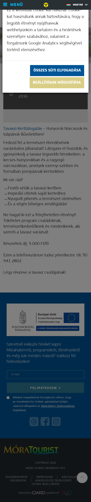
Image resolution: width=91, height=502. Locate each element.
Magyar (78, 5)
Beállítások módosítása (57, 83)
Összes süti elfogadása (57, 71)
